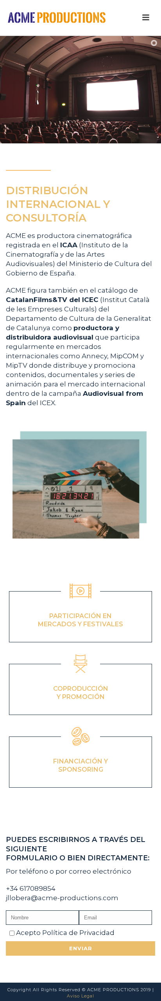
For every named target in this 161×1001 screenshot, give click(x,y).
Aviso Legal (80, 996)
